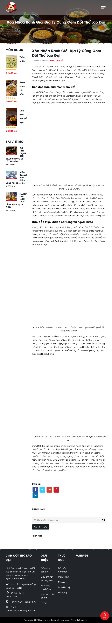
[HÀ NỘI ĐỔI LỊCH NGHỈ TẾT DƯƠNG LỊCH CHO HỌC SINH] (11, 196)
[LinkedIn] (35, 495)
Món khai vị (64, 587)
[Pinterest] (56, 489)
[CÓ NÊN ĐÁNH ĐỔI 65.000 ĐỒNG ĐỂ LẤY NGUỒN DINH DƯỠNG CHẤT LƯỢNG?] (11, 150)
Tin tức (44, 602)
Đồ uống (62, 592)
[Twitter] (42, 489)
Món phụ (62, 581)
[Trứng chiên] (11, 61)
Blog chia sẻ (56, 60)
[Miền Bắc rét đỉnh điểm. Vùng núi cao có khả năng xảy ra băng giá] (11, 174)
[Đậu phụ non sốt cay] (11, 116)
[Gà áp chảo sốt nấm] (11, 87)
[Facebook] (35, 489)
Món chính (63, 576)
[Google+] (49, 489)
